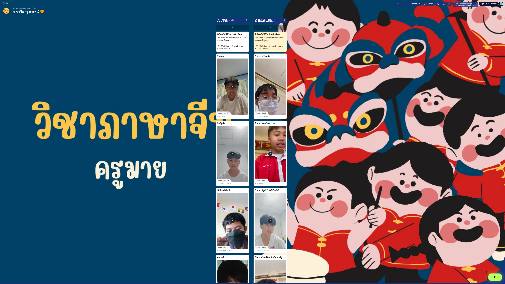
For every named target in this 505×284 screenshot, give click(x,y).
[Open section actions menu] (246, 20)
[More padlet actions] (449, 4)
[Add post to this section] (232, 27)
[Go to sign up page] (501, 4)
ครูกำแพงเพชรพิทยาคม (21, 8)
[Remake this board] (443, 4)
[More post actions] (247, 33)
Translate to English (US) (464, 5)
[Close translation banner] (476, 3)
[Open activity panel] (438, 4)
